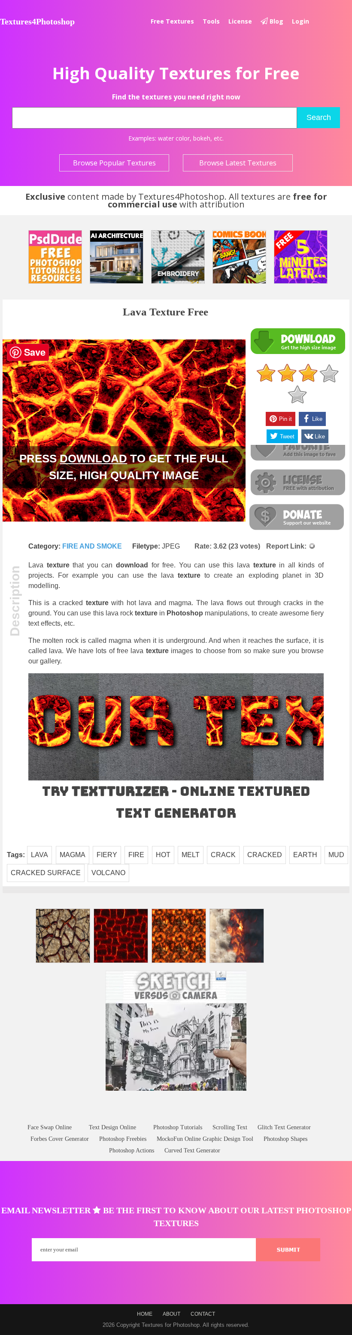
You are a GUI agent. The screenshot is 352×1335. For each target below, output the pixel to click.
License (240, 21)
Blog (275, 21)
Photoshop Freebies (122, 1139)
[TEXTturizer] (176, 778)
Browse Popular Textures (114, 163)
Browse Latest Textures (237, 163)
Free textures (172, 21)
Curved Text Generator (192, 1150)
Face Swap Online (49, 1127)
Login (300, 21)
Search (318, 117)
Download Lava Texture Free (297, 341)
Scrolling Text (229, 1127)
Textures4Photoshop (37, 21)
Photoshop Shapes (285, 1139)
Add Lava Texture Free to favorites (297, 448)
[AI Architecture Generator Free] (116, 257)
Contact (203, 1314)
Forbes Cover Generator (59, 1139)
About (171, 1314)
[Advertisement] (176, 1115)
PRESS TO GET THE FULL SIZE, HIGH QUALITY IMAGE (123, 467)
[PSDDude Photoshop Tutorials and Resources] (55, 257)
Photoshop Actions (131, 1150)
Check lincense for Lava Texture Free (297, 482)
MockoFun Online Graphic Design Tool (205, 1139)
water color (174, 138)
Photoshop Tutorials (177, 1127)
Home (144, 1314)
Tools (211, 21)
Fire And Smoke (92, 546)
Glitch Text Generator (284, 1127)
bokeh (201, 138)
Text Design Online (112, 1127)
